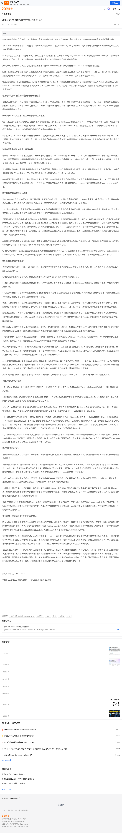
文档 (3, 810)
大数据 (61, 616)
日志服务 (40, 616)
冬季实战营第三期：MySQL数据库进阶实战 (18, 779)
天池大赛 (17, 810)
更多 (3, 789)
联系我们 (61, 805)
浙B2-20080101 (25, 824)
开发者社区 (9, 810)
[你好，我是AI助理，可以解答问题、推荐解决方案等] (108, 8)
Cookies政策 (22, 819)
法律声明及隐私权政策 (9, 819)
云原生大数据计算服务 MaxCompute (22, 616)
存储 (68, 616)
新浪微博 (13, 798)
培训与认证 (24, 810)
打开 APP (115, 3)
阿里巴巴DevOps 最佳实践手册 (13, 783)
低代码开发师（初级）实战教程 (13, 774)
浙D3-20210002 (23, 827)
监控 (54, 616)
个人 (118, 13)
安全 (48, 616)
